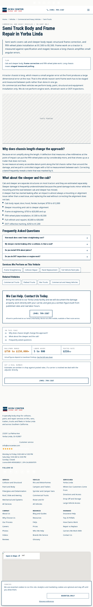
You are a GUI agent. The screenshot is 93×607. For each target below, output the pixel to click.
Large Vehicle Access (71, 503)
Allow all (25, 596)
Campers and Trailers (41, 486)
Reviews (5, 539)
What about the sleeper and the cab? (24, 336)
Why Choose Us (8, 518)
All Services (7, 504)
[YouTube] (34, 3)
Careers (5, 526)
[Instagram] (59, 3)
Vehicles (12, 19)
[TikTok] (49, 3)
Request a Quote (74, 10)
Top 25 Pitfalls (69, 518)
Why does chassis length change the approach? (28, 333)
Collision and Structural (12, 482)
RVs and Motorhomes (42, 482)
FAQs (35, 522)
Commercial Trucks (11, 282)
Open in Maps (11, 556)
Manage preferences (46, 601)
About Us (6, 513)
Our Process (7, 522)
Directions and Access (72, 494)
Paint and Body (8, 486)
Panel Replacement (49, 270)
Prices (35, 526)
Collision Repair (31, 270)
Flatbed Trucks (29, 282)
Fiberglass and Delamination (14, 491)
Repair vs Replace (70, 526)
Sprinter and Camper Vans (44, 491)
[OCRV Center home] (13, 10)
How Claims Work (70, 522)
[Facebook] (54, 3)
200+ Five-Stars (21, 448)
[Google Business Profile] (39, 3)
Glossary (36, 539)
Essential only (68, 596)
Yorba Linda (68, 482)
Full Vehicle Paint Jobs (70, 270)
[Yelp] (44, 3)
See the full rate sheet (45, 357)
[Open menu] (88, 10)
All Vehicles (37, 504)
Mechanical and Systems (12, 499)
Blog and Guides (39, 513)
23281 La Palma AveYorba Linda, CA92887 (11, 435)
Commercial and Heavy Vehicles (29, 19)
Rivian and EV (38, 499)
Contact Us (67, 535)
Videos (5, 535)
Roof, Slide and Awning (12, 495)
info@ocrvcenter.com (11, 445)
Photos (5, 531)
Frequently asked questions (20, 340)
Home (4, 19)
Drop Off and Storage (72, 498)
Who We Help (38, 531)
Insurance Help (69, 513)
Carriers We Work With (72, 531)
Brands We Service (40, 535)
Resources (37, 518)
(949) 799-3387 (56, 10)
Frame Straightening (12, 270)
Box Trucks (43, 282)
